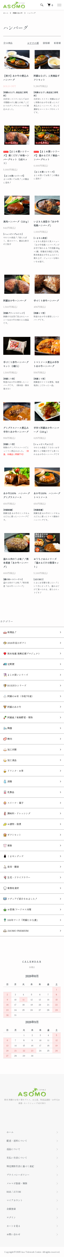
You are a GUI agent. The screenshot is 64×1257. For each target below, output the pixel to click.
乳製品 (10, 792)
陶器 (9, 728)
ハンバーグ (31, 13)
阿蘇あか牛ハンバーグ (14, 300)
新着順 (57, 43)
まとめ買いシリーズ (17, 674)
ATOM (17, 1191)
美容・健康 (13, 866)
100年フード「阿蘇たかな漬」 (23, 920)
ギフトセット (14, 834)
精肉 (9, 738)
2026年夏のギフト (16, 642)
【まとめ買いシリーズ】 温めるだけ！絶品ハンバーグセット (47, 155)
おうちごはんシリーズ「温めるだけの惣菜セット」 (46, 562)
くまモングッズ (15, 856)
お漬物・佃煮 (14, 824)
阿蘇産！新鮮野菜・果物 (20, 717)
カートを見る (13, 1226)
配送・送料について (17, 1140)
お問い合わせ (13, 1234)
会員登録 (11, 1208)
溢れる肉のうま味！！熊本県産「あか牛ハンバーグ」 (16, 562)
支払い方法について (17, 1157)
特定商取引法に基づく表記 (20, 1166)
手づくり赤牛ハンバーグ (46, 300)
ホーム (5, 13)
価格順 (46, 43)
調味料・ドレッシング (18, 813)
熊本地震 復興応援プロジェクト (23, 653)
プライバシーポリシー (18, 1174)
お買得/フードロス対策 (19, 909)
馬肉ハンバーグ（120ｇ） (16, 221)
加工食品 (12, 760)
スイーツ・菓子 (15, 802)
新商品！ (12, 632)
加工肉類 (12, 749)
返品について (13, 1149)
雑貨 (9, 845)
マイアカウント (15, 1200)
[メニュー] (59, 5)
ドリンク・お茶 (15, 770)
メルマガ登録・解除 (17, 1183)
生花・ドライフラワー (18, 877)
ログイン (11, 1217)
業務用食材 (13, 888)
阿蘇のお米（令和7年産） (20, 696)
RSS (9, 1191)
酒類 (9, 781)
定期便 (10, 664)
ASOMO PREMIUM (18, 930)
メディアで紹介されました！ (22, 898)
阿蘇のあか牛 (18, 13)
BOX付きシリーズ (16, 685)
